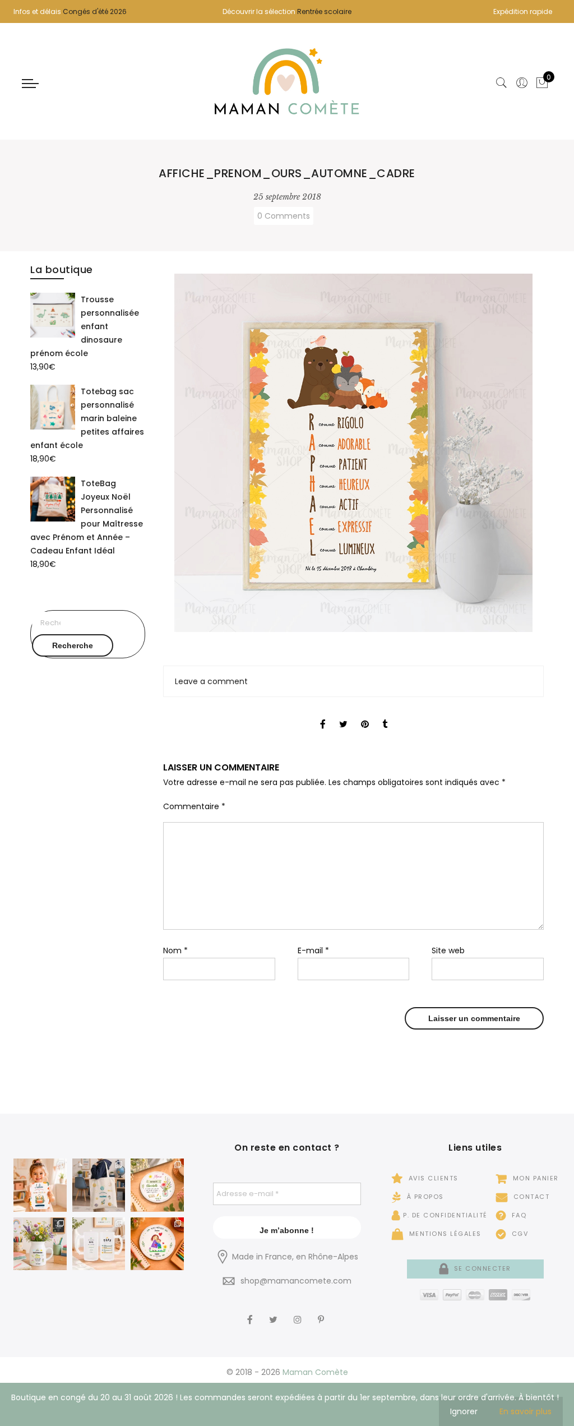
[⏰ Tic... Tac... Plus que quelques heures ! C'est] (157, 1185)
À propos (424, 1196)
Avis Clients (432, 1178)
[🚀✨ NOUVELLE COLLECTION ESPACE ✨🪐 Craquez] (99, 1185)
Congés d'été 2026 (95, 11)
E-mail (313, 950)
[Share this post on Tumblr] (384, 714)
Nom (175, 950)
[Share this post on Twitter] (343, 714)
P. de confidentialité (445, 1215)
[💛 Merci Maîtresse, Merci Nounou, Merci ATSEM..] (157, 1244)
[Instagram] (299, 1312)
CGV (518, 1233)
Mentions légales (444, 1233)
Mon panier (534, 1178)
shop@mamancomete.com (295, 1280)
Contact (530, 1196)
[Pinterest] (322, 1312)
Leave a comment (211, 681)
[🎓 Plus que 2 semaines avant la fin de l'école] (40, 1244)
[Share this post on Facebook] (323, 714)
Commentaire (194, 806)
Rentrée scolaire (324, 11)
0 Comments (283, 215)
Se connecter (481, 1268)
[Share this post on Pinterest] (365, 714)
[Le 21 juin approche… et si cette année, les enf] (99, 1244)
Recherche (72, 645)
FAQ (517, 1215)
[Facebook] (251, 1312)
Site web (448, 950)
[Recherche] (502, 83)
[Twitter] (274, 1312)
